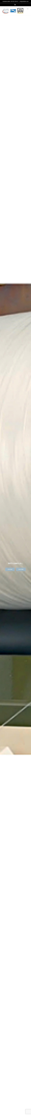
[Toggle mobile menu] (28, 9)
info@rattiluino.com (24, 1)
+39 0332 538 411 (14, 1)
